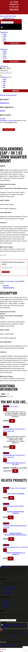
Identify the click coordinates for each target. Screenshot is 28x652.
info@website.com (4, 103)
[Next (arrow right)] (2, 651)
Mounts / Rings (7, 120)
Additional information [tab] (8, 288)
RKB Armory (3, 642)
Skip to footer (12, 16)
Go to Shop (2, 118)
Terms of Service (13, 634)
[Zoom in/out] (0, 649)
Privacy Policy (22, 632)
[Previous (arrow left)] (0, 651)
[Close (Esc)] (5, 649)
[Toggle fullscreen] (2, 649)
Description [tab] (6, 285)
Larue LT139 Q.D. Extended (15, 493)
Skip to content (4, 16)
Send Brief (2, 111)
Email (2, 618)
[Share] (3, 649)
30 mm (14, 120)
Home (1, 120)
